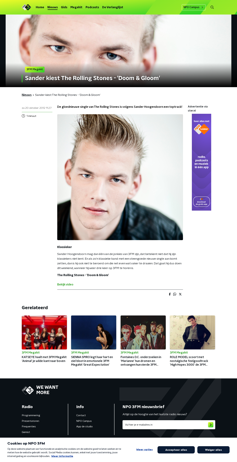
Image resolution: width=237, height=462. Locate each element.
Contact (81, 415)
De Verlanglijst (112, 7)
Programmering (31, 415)
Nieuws (52, 7)
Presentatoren (30, 421)
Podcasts (92, 7)
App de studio (84, 426)
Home (40, 7)
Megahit (76, 7)
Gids (64, 7)
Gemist (26, 432)
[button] (212, 7)
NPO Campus (191, 7)
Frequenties (29, 426)
